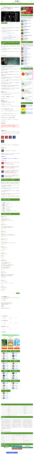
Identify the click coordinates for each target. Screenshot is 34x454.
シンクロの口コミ (26, 89)
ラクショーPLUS (13, 442)
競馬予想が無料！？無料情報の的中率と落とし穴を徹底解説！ (7, 422)
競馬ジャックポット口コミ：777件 (26, 30)
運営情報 (25, 413)
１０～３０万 (4, 323)
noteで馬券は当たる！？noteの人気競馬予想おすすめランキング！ (28, 422)
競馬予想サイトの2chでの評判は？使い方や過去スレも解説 (7, 421)
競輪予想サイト (25, 410)
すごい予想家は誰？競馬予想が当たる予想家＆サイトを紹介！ (17, 421)
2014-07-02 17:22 (5, 287)
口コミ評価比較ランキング (5, 361)
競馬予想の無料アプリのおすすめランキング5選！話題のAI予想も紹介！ (17, 425)
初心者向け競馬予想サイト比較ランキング (6, 351)
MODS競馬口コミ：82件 (25, 61)
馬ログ (17, 1)
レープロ (23, 442)
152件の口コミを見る (12, 452)
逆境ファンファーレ (14, 439)
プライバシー (9, 413)
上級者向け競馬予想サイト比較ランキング (15, 351)
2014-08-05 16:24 (5, 247)
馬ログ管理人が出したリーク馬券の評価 (6, 38)
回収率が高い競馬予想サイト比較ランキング (6, 380)
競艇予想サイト (9, 410)
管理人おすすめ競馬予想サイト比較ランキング (15, 380)
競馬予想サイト (25, 409)
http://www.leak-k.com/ (9, 206)
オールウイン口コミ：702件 (25, 36)
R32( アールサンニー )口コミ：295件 (26, 58)
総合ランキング (6, 390)
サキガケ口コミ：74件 (25, 27)
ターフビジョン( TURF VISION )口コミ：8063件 (27, 49)
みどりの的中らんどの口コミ (27, 82)
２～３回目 (10, 317)
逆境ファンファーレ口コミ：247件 (26, 39)
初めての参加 (4, 317)
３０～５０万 (10, 323)
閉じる (11, 35)
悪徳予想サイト (9, 409)
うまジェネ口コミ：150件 (25, 55)
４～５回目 (16, 317)
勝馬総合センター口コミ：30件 (26, 21)
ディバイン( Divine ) (3, 442)
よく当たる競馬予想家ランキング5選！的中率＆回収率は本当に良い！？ (17, 422)
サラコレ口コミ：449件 (25, 33)
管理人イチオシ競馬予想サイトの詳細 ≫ (28, 66)
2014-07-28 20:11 (5, 272)
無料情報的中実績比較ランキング (15, 361)
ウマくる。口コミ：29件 (25, 24)
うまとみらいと (24, 436)
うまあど (2, 436)
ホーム (9, 406)
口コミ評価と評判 (25, 406)
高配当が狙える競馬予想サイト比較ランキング (15, 371)
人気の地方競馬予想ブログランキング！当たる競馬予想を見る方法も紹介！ (7, 428)
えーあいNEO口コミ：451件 (25, 52)
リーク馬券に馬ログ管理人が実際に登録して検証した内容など (9, 37)
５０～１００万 (16, 323)
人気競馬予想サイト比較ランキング (6, 371)
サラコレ (23, 439)
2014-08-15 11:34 (5, 217)
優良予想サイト (3, 433)
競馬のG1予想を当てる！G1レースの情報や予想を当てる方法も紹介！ (28, 425)
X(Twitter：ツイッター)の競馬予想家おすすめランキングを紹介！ (7, 425)
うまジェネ (13, 436)
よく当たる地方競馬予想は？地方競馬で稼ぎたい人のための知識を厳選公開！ (28, 421)
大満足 (10, 329)
